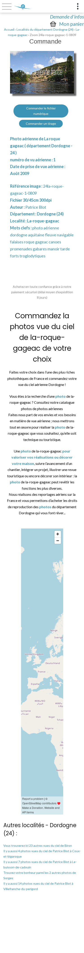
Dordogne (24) (50, 213)
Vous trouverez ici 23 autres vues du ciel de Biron (37, 845)
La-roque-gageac (43, 220)
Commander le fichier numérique (41, 110)
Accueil (9, 29)
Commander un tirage (41, 123)
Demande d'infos (67, 17)
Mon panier (71, 24)
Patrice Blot (35, 207)
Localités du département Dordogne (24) (45, 29)
